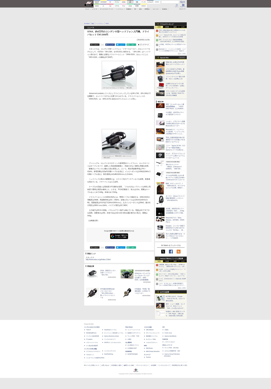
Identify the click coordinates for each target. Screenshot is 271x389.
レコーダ (94, 9)
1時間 (159, 27)
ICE (163, 327)
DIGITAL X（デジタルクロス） (113, 342)
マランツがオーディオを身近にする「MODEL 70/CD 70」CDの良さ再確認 (175, 93)
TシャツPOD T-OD (133, 336)
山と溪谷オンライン (133, 345)
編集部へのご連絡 (129, 365)
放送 (140, 9)
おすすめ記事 (164, 292)
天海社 (166, 329)
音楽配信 (164, 9)
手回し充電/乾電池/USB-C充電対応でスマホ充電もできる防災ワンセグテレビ (175, 140)
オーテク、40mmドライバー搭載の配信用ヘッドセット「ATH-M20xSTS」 (175, 198)
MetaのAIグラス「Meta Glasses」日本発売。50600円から (175, 220)
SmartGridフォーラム (110, 329)
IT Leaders (89, 339)
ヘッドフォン (119, 9)
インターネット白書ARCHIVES (95, 358)
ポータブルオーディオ (106, 9)
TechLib (148, 357)
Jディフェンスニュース (152, 333)
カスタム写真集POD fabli (172, 351)
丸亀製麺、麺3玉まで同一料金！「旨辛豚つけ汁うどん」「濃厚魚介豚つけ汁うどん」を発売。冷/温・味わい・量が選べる (172, 266)
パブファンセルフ (170, 342)
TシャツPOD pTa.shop (171, 347)
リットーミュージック (134, 329)
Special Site (164, 58)
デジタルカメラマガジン (93, 351)
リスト (102, 44)
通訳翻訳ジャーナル (152, 336)
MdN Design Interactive (153, 351)
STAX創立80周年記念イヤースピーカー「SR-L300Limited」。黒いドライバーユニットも (107, 293)
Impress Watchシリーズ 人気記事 (171, 258)
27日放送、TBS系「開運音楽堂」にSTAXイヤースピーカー (142, 291)
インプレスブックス (110, 351)
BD (135, 9)
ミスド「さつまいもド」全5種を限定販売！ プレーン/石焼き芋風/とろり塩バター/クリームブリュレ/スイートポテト (172, 285)
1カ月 (183, 27)
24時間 (167, 27)
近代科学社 (128, 351)
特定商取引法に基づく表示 (179, 365)
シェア (111, 44)
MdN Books (149, 348)
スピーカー (156, 9)
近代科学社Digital (133, 354)
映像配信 (128, 9)
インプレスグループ (164, 365)
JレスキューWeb (151, 339)
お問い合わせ (105, 365)
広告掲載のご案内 (116, 365)
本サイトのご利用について (91, 365)
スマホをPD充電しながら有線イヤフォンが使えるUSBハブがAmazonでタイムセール (175, 177)
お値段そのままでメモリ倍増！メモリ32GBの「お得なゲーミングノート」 (175, 86)
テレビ (87, 9)
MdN (145, 345)
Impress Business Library (111, 336)
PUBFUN (165, 339)
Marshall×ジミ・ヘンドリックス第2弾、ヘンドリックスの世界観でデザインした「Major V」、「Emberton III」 (172, 50)
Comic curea (168, 333)
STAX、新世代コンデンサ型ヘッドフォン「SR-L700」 (108, 273)
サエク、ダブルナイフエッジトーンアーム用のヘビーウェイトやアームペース (175, 156)
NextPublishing (108, 354)
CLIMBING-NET (132, 348)
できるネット (90, 354)
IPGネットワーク (167, 345)
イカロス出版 (148, 327)
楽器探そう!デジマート (134, 333)
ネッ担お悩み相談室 (92, 345)
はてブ (122, 44)
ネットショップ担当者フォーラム (113, 333)
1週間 (175, 27)
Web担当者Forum (91, 333)
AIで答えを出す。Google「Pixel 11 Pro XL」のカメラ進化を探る (175, 299)
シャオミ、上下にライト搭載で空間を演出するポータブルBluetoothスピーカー (175, 124)
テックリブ (147, 354)
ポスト (96, 44)
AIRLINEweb (149, 329)
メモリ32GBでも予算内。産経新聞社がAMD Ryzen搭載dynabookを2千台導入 (175, 71)
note (133, 44)
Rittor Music (129, 327)
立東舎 (129, 339)
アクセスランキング (167, 24)
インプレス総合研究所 (92, 336)
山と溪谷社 (128, 342)
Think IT (88, 329)
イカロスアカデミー (152, 342)
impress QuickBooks (170, 336)
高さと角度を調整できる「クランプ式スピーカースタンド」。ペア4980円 (175, 236)
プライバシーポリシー (142, 365)
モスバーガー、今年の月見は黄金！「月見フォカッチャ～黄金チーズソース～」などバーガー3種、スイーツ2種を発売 (172, 275)
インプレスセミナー (110, 339)
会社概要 (153, 365)
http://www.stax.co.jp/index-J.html (98, 259)
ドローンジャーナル (92, 342)
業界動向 (147, 9)
